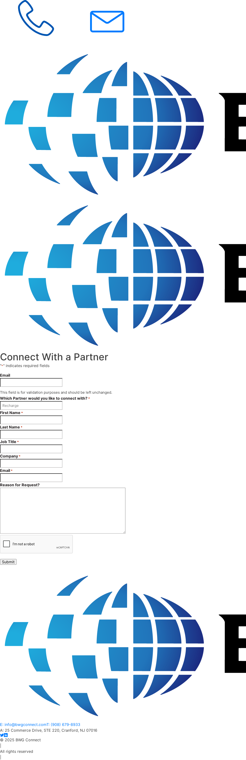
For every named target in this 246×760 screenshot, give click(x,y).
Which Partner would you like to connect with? (45, 398)
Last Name (11, 427)
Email (5, 375)
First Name (11, 412)
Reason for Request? (20, 484)
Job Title (9, 441)
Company (10, 456)
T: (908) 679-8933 (63, 724)
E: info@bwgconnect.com (23, 724)
